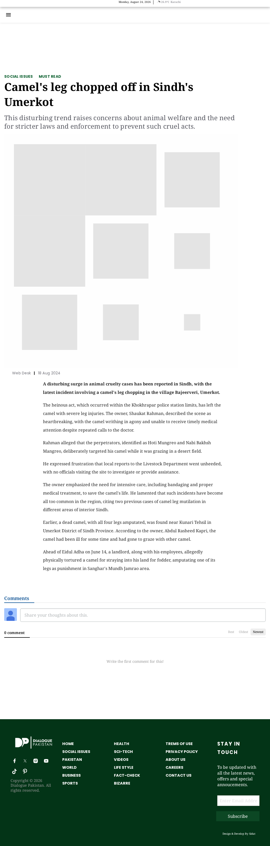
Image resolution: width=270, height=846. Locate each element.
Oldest (243, 632)
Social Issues (18, 76)
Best (231, 632)
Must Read (50, 76)
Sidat (252, 833)
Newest (258, 632)
